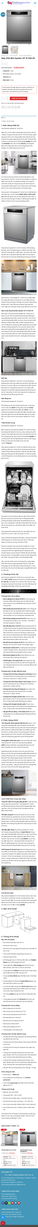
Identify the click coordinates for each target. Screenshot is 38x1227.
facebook (8, 1118)
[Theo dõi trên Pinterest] (12, 1203)
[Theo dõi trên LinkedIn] (15, 1203)
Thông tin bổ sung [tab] (7, 121)
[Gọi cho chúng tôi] (9, 1203)
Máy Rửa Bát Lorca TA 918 (9, 1150)
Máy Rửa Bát (13, 55)
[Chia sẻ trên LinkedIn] (18, 107)
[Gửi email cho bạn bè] (12, 107)
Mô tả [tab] (3, 117)
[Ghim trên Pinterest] (15, 107)
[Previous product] (6, 64)
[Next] (33, 26)
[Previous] (4, 26)
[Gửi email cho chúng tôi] (6, 1203)
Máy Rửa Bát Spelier (25, 55)
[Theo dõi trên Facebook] (3, 1203)
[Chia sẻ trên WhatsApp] (3, 107)
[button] (2, 3)
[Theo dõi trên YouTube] (18, 1203)
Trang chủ (4, 55)
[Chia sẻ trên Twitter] (9, 107)
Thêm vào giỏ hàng (19, 98)
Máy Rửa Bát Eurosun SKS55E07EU (26, 1150)
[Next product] (3, 64)
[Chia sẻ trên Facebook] (6, 107)
